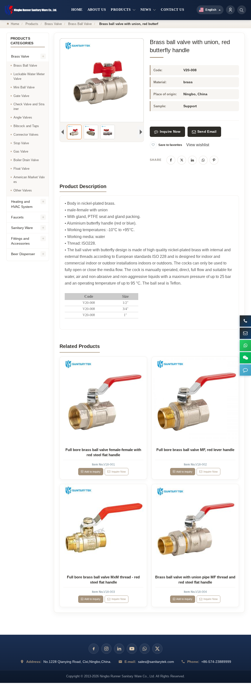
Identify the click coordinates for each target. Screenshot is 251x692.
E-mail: (130, 662)
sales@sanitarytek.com (156, 662)
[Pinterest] (214, 160)
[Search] (241, 9)
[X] (181, 160)
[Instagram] (106, 649)
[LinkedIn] (192, 160)
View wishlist (197, 145)
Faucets (17, 217)
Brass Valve (53, 24)
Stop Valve (21, 143)
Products (31, 24)
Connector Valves (25, 134)
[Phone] (245, 321)
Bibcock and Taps (26, 126)
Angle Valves (22, 117)
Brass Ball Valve (80, 24)
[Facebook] (170, 160)
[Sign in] (230, 9)
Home (15, 24)
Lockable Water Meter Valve (29, 76)
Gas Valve (20, 151)
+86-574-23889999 (216, 662)
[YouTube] (132, 649)
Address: (33, 662)
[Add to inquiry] (103, 400)
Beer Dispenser (23, 254)
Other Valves (22, 190)
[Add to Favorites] (153, 145)
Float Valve (21, 168)
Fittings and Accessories (20, 241)
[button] (245, 370)
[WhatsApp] (203, 160)
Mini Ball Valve (24, 87)
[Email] (245, 333)
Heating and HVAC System (22, 204)
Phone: (193, 662)
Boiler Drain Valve (26, 160)
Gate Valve (21, 96)
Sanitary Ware (22, 228)
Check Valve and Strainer (28, 106)
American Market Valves (29, 179)
